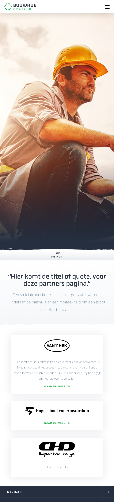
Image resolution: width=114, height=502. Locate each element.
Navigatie (16, 492)
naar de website (57, 386)
